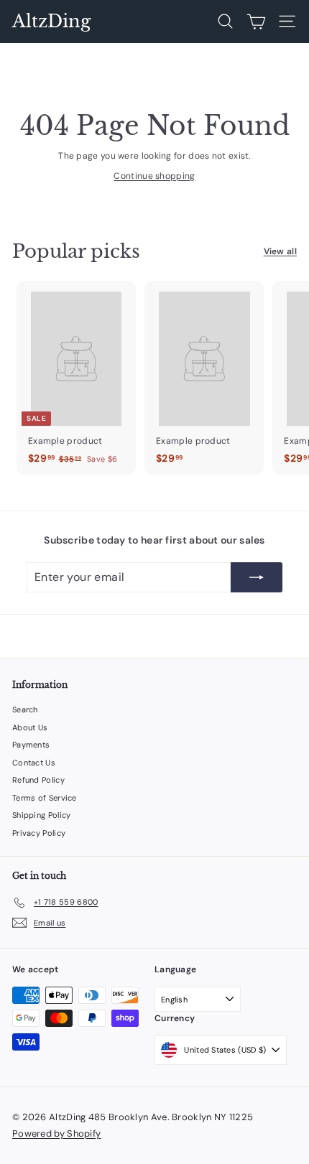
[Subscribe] (256, 577)
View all (280, 251)
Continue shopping (154, 176)
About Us (29, 727)
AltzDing (51, 21)
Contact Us (33, 763)
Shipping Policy (41, 815)
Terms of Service (44, 798)
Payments (31, 745)
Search (25, 709)
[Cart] (256, 21)
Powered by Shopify (56, 1133)
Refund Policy (38, 780)
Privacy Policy (38, 833)
